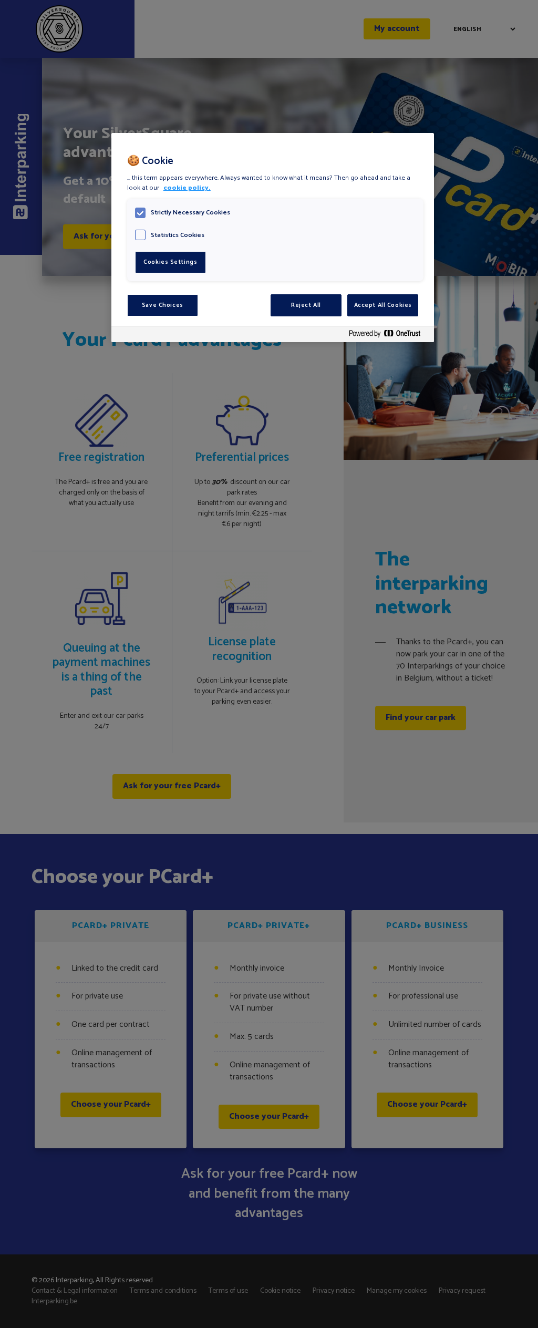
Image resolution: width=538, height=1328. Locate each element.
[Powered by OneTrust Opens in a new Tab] (389, 335)
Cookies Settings (170, 262)
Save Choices (162, 305)
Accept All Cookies (383, 305)
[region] (272, 237)
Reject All (306, 305)
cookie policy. (187, 187)
